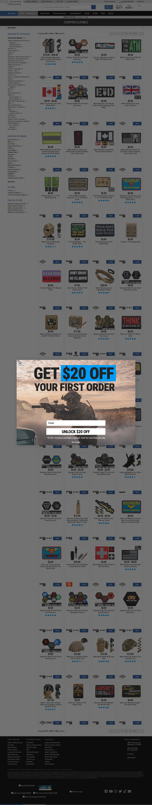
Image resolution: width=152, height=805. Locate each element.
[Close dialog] (20, 363)
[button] (76, 433)
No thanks (76, 442)
